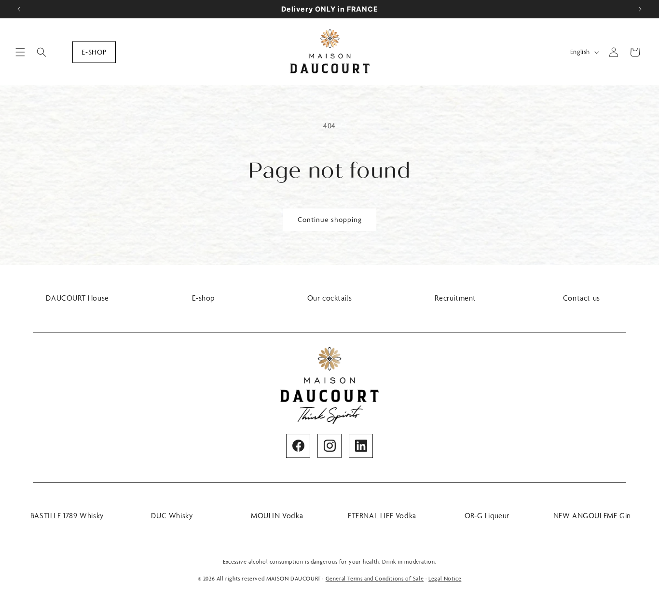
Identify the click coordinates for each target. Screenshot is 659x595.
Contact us (581, 298)
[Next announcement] (640, 9)
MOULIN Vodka (277, 515)
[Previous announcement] (18, 9)
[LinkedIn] (361, 446)
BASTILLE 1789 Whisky (67, 515)
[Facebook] (298, 446)
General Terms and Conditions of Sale (375, 578)
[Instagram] (329, 446)
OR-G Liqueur (487, 515)
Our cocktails (329, 298)
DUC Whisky (171, 515)
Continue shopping (330, 219)
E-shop (94, 51)
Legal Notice (444, 578)
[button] (20, 52)
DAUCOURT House (77, 298)
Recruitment (455, 298)
